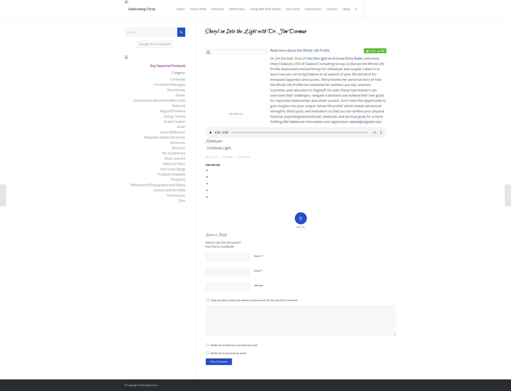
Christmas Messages (169, 84)
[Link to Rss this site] (383, 9)
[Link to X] (371, 9)
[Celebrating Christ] (140, 9)
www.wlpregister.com (365, 122)
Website (258, 285)
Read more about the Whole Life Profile (299, 50)
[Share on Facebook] (211, 170)
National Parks (174, 164)
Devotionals (176, 90)
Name (258, 256)
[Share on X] (211, 177)
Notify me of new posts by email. (229, 353)
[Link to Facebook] (377, 9)
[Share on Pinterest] (211, 190)
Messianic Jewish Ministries (164, 137)
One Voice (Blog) (172, 169)
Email (258, 270)
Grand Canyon (174, 121)
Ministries (177, 143)
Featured (178, 106)
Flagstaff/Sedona (172, 111)
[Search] (356, 9)
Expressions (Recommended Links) (159, 100)
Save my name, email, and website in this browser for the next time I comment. (254, 300)
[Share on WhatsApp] (211, 183)
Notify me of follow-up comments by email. (234, 345)
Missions (178, 148)
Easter (180, 95)
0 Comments (228, 157)
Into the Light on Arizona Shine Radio (334, 58)
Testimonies (176, 195)
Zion (181, 200)
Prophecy (178, 179)
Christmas (177, 79)
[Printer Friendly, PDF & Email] (375, 50)
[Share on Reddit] (211, 197)
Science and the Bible (169, 190)
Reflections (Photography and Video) (158, 185)
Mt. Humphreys (173, 153)
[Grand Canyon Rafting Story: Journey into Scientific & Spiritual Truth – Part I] (508, 195)
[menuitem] (180, 9)
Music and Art (175, 158)
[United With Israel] (3, 195)
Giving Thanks (174, 116)
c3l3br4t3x (245, 157)
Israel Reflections (172, 132)
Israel (181, 127)
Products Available (171, 174)
